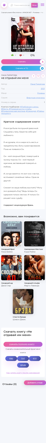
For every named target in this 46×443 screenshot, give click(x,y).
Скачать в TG (22, 68)
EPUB (23, 365)
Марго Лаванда (31, 286)
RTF (35, 358)
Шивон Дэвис (19, 319)
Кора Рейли (29, 252)
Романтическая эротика (13, 111)
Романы (41, 93)
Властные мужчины (36, 98)
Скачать (22, 62)
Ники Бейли (7, 252)
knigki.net (4, 5)
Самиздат (31, 111)
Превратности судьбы (20, 109)
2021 (43, 89)
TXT (23, 358)
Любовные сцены (29, 107)
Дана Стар (6, 286)
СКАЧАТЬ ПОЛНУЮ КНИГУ (21, 344)
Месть (5, 109)
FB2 (11, 358)
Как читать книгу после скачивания (23, 373)
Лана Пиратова (37, 84)
